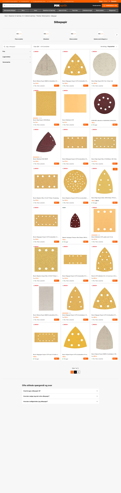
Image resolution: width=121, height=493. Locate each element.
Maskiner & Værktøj (15, 16)
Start (6, 16)
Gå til (56, 85)
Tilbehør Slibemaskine (43, 16)
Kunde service (97, 5)
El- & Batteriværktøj (28, 16)
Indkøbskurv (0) (111, 5)
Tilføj (114, 124)
